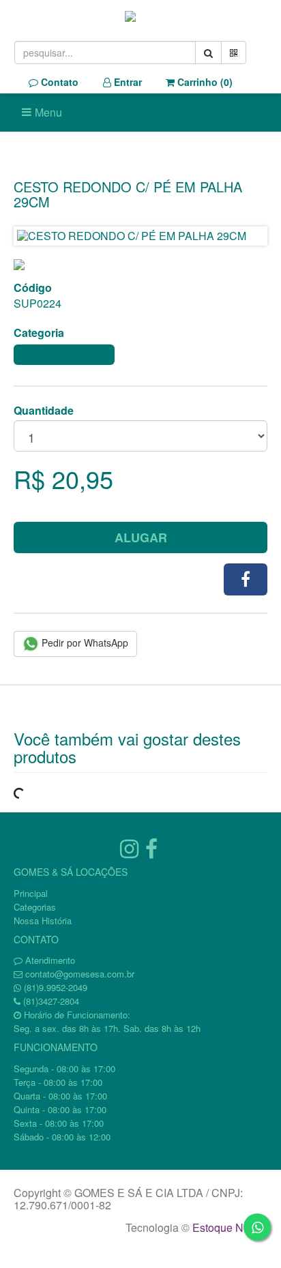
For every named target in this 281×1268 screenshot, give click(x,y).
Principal (31, 893)
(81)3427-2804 (51, 1000)
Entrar (126, 82)
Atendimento (49, 960)
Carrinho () (204, 82)
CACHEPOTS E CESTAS (64, 355)
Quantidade (44, 410)
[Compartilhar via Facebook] (245, 579)
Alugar (141, 537)
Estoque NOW (226, 1227)
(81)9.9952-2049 (55, 987)
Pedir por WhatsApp (83, 642)
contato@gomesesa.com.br (79, 973)
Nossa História (43, 920)
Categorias (35, 906)
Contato (58, 82)
